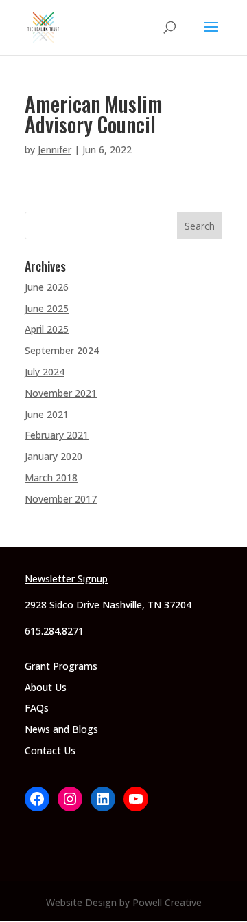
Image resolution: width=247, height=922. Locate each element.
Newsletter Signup (66, 578)
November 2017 (61, 498)
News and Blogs (61, 729)
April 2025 (47, 329)
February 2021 (57, 434)
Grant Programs (61, 665)
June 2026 (47, 287)
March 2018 (51, 477)
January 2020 (53, 456)
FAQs (37, 707)
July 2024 (44, 371)
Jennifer (54, 149)
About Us (46, 687)
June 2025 (47, 308)
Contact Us (50, 750)
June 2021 (47, 414)
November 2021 (61, 392)
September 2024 (62, 350)
